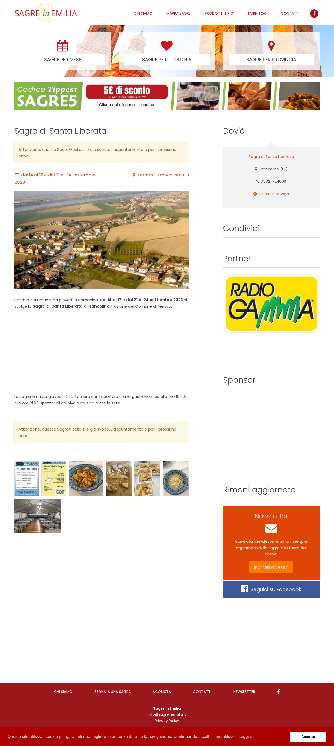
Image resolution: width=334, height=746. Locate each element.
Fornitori (257, 13)
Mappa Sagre (178, 13)
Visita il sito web (273, 194)
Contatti (290, 13)
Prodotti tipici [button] (219, 13)
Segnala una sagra (112, 691)
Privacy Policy (167, 720)
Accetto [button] (308, 736)
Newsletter (244, 691)
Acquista (162, 691)
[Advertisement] (101, 351)
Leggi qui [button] (247, 736)
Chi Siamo (143, 13)
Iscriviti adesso (271, 567)
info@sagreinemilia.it (167, 714)
